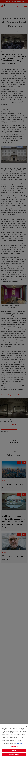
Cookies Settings (14, 746)
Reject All (14, 750)
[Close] (26, 726)
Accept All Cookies (14, 754)
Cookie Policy (18, 743)
